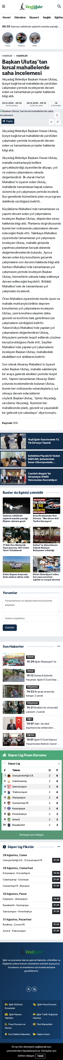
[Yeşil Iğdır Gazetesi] (31, 6)
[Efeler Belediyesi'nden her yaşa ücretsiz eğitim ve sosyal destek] (46, 564)
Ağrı (29, 719)
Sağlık (47, 17)
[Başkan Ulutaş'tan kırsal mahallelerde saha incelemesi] (31, 113)
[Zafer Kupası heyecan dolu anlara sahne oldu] (16, 564)
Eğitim (59, 17)
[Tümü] (58, 646)
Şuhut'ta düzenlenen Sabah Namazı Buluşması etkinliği (45, 548)
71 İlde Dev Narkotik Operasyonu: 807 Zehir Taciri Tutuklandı (16, 548)
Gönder (10, 627)
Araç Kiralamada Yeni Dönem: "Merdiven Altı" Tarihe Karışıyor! (46, 518)
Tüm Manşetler (44, 1024)
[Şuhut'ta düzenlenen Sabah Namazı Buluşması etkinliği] (46, 535)
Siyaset (34, 17)
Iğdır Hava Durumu (46, 1004)
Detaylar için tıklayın (32, 835)
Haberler (7, 56)
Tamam (40, 1056)
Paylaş (9, 121)
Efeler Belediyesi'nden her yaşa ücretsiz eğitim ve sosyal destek (46, 577)
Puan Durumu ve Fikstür (15, 1026)
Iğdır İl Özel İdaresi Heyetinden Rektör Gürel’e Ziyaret (42, 742)
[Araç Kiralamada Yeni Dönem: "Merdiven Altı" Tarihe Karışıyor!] (46, 505)
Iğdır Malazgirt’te (41, 661)
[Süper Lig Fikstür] (58, 847)
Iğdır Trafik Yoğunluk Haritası (45, 1016)
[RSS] (34, 989)
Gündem (20, 17)
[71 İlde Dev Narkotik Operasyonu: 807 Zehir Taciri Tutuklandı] (16, 535)
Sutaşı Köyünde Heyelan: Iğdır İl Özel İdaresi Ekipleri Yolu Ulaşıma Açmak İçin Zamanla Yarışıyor (43, 678)
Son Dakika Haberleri (19, 1034)
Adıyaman (32, 687)
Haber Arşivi (43, 1034)
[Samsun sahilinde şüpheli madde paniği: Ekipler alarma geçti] (16, 505)
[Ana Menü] (3, 6)
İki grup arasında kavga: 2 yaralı (40, 693)
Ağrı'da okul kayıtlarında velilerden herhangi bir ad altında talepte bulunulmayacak (40, 726)
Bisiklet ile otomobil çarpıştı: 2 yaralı (42, 709)
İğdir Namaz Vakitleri (13, 1016)
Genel (6, 17)
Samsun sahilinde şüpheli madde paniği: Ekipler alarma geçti (31, 26)
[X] (28, 989)
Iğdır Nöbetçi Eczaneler (14, 1006)
